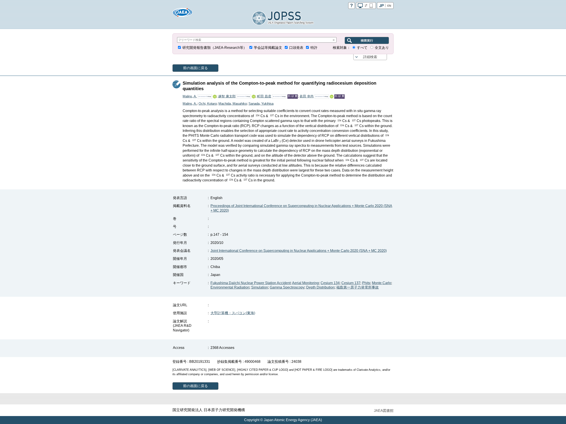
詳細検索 (370, 57)
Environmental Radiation (229, 287)
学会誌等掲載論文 (268, 47)
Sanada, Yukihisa (261, 103)
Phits (366, 283)
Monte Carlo (381, 283)
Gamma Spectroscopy (287, 287)
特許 (313, 47)
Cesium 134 (330, 283)
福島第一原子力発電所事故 (357, 287)
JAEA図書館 (384, 411)
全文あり (382, 47)
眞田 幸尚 (307, 96)
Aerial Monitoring (305, 283)
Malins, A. (190, 96)
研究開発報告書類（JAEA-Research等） (214, 47)
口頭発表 (296, 47)
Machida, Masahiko (232, 103)
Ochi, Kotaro (208, 103)
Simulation (259, 287)
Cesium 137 (350, 283)
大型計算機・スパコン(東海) (232, 313)
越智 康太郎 (227, 96)
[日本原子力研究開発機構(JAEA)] (182, 14)
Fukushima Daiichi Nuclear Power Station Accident (250, 283)
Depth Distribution (320, 287)
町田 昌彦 (264, 96)
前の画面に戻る (195, 68)
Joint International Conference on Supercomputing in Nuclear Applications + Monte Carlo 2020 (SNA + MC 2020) (298, 251)
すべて (362, 47)
